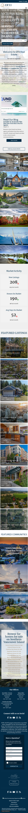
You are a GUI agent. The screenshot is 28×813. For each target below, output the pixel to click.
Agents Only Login (14, 800)
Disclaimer (14, 802)
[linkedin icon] (10, 717)
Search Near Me (7, 43)
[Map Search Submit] (25, 40)
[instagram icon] (17, 717)
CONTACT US (14, 766)
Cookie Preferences (6, 811)
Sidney (23, 66)
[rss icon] (20, 717)
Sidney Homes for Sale (14, 669)
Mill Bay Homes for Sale (14, 659)
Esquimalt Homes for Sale (14, 651)
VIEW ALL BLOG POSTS (14, 149)
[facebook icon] (8, 717)
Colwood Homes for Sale (14, 647)
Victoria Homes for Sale (14, 674)
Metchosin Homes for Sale (14, 657)
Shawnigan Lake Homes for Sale (14, 667)
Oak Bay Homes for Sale (14, 663)
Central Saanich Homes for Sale (14, 645)
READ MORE (14, 140)
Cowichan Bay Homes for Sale (14, 649)
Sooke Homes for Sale (14, 671)
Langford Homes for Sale (14, 655)
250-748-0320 (7, 707)
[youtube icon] (14, 717)
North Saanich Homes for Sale (14, 661)
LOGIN (26, 1)
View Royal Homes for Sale (14, 676)
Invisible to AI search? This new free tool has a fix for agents (12, 123)
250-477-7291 (7, 699)
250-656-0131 (21, 699)
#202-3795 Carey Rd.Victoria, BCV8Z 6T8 (7, 695)
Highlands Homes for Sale (14, 653)
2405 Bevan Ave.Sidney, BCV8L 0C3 (21, 695)
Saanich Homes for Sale (14, 665)
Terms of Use (14, 804)
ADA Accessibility (14, 806)
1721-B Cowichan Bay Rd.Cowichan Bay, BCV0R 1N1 (7, 704)
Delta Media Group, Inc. (11, 809)
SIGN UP (20, 1)
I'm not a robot (13, 762)
